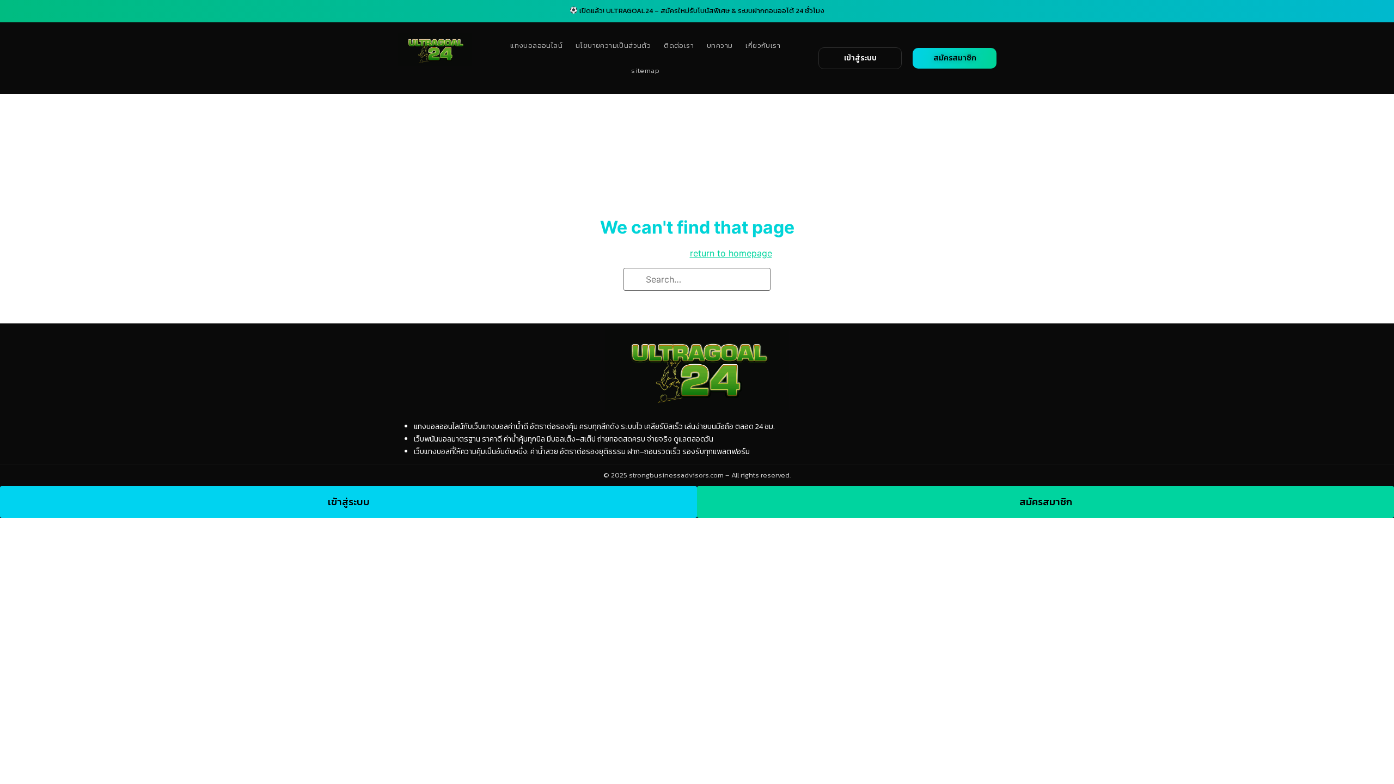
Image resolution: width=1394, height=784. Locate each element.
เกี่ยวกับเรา (762, 45)
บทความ (719, 45)
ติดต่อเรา (679, 45)
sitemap (645, 70)
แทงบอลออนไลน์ (536, 45)
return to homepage (731, 253)
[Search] (635, 279)
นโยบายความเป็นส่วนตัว (613, 45)
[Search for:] (697, 279)
